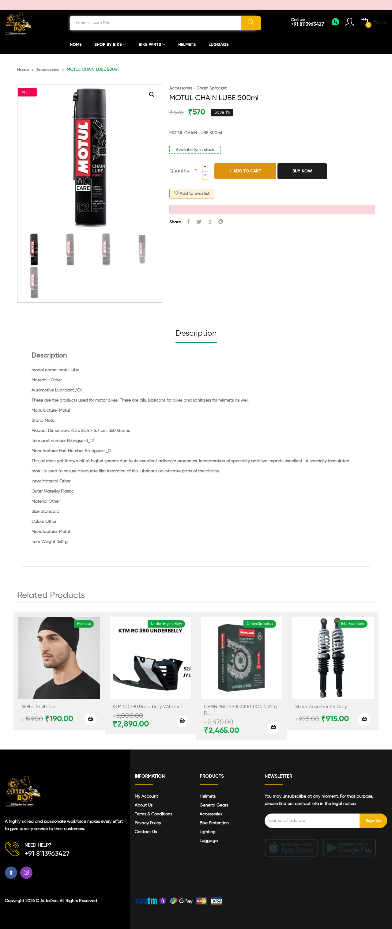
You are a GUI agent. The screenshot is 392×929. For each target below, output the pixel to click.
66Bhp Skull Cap (38, 706)
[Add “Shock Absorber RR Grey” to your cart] (364, 719)
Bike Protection (214, 823)
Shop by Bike (108, 45)
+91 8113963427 (307, 24)
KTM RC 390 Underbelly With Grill (147, 706)
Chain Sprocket (212, 88)
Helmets (187, 45)
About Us (144, 805)
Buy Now (302, 171)
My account (146, 796)
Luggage (218, 45)
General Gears (214, 805)
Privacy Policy (148, 823)
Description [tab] (196, 334)
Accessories (47, 70)
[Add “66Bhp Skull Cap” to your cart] (91, 719)
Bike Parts (150, 45)
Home (75, 45)
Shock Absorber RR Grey (321, 706)
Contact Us (146, 832)
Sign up (373, 820)
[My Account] (335, 23)
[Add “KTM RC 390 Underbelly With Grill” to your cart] (182, 721)
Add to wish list (194, 193)
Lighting (208, 832)
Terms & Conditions (153, 814)
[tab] (196, 336)
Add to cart (246, 171)
